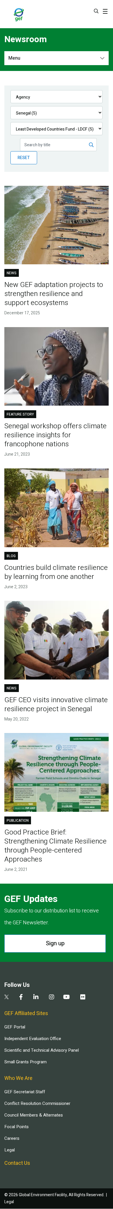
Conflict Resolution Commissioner (37, 1103)
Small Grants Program (25, 1062)
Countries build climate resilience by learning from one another (56, 572)
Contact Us (17, 1163)
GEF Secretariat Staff (24, 1092)
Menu (14, 58)
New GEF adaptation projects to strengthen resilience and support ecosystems (53, 294)
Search (96, 11)
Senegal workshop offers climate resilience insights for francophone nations (55, 435)
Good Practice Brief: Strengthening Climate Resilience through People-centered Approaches (55, 845)
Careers (11, 1138)
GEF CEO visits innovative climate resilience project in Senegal (56, 704)
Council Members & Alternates (33, 1115)
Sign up (55, 943)
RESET (24, 158)
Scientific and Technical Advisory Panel (41, 1050)
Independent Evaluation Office (32, 1038)
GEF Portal (14, 1027)
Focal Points (16, 1127)
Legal (9, 1150)
